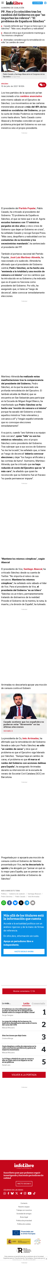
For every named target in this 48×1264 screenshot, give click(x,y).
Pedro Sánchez (6, 897)
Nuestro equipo (24, 1207)
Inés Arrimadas (30, 738)
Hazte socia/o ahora (24, 952)
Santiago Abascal (33, 569)
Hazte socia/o (24, 1184)
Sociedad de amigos (24, 1214)
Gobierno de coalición (17, 894)
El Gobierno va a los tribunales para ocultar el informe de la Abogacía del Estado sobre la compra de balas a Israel (18, 1010)
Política (4, 894)
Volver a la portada (24, 1074)
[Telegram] (21, 1194)
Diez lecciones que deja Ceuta (14, 1035)
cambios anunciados (31, 96)
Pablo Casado (20, 897)
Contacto (24, 1203)
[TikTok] (34, 1193)
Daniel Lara (6, 1065)
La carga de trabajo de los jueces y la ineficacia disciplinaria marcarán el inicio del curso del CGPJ (19, 1023)
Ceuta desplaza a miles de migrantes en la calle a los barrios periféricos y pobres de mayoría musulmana (19, 1048)
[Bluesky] (12, 1194)
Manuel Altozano (8, 1028)
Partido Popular (27, 208)
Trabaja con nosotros (24, 1210)
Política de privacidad (24, 1220)
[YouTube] (29, 1193)
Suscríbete (37, 3)
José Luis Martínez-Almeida (24, 257)
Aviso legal (24, 1217)
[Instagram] (25, 1194)
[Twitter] (16, 1194)
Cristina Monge (7, 1038)
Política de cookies (24, 1224)
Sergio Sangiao (7, 1015)
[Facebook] (8, 1193)
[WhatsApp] (4, 1194)
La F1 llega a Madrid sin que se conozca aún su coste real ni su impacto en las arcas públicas (18, 1060)
